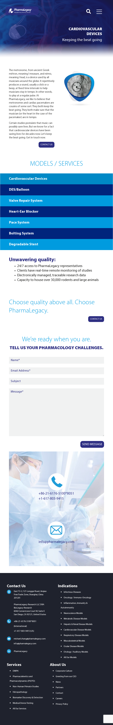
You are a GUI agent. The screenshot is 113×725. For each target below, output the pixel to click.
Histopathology (20, 692)
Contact (59, 693)
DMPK (15, 671)
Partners (59, 687)
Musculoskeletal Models (74, 641)
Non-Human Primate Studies (26, 687)
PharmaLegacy (20, 651)
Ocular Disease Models (74, 646)
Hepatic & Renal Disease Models (78, 624)
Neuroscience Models (73, 613)
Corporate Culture (64, 671)
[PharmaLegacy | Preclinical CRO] (22, 10)
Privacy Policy (62, 704)
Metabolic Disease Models (75, 619)
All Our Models (70, 657)
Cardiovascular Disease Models (77, 630)
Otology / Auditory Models (76, 652)
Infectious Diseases (72, 592)
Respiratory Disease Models (76, 635)
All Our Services (19, 709)
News (58, 682)
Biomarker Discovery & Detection (28, 698)
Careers (59, 699)
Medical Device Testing (23, 703)
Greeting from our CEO (66, 676)
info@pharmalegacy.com (56, 542)
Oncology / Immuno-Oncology (77, 598)
